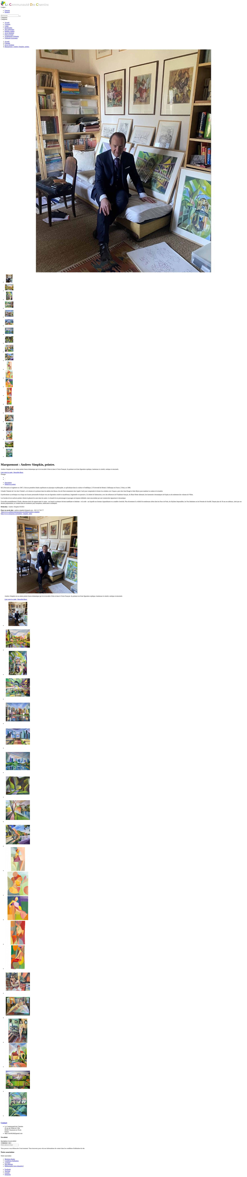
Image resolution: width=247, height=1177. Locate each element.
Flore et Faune (9, 35)
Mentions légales (10, 1159)
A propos (7, 24)
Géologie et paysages (11, 38)
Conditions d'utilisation (12, 1161)
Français (7, 10)
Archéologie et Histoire (12, 36)
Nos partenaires (9, 29)
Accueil (7, 22)
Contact (4, 1123)
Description (8, 482)
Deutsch (7, 12)
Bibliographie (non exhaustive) (14, 1166)
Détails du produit (10, 484)
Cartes (6, 26)
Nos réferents (9, 1164)
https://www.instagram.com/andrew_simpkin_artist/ (16, 514)
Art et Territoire (9, 33)
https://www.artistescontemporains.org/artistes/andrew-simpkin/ (20, 512)
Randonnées (8, 28)
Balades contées (9, 31)
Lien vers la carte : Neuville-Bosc (12, 472)
